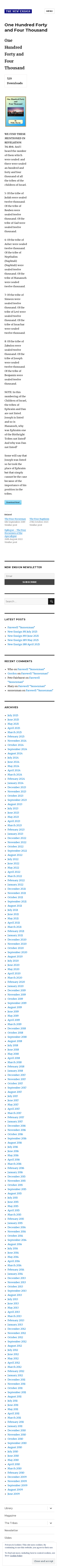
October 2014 (15, 1235)
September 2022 (17, 850)
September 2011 (17, 1392)
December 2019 (17, 990)
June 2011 (13, 1404)
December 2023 (17, 787)
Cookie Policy (16, 1556)
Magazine (10, 1515)
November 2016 (17, 1129)
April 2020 (14, 973)
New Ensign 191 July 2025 (22, 631)
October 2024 (16, 744)
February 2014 (16, 1269)
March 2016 (14, 1163)
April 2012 (14, 1362)
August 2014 (15, 1244)
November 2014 (17, 1231)
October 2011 (15, 1388)
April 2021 (14, 922)
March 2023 (15, 825)
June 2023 (13, 812)
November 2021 (17, 893)
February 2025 (16, 736)
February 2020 (16, 981)
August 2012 (15, 1345)
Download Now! (13, 502)
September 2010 (17, 1443)
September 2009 (17, 1485)
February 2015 (16, 1218)
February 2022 (16, 880)
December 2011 (16, 1379)
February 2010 (16, 1472)
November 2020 (17, 943)
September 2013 (17, 1290)
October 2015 (15, 1184)
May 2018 (13, 1053)
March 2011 (14, 1417)
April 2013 (14, 1311)
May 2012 (13, 1358)
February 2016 (16, 1168)
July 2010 (13, 1451)
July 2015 (13, 1197)
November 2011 (16, 1383)
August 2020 (15, 956)
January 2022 (15, 884)
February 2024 (16, 778)
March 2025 (15, 732)
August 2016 (15, 1142)
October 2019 (15, 998)
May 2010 (13, 1459)
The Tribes (11, 1523)
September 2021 (17, 901)
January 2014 (15, 1273)
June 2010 (13, 1455)
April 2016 (14, 1159)
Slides (8, 1537)
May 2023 (13, 816)
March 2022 (15, 876)
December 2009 (17, 1476)
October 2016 (15, 1134)
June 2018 (13, 1049)
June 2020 (14, 964)
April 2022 (14, 871)
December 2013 (17, 1278)
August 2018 (15, 1041)
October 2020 (16, 948)
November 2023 (17, 791)
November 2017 (17, 1079)
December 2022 (17, 838)
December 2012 (17, 1328)
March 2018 (15, 1062)
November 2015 (17, 1180)
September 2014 (17, 1239)
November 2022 (17, 842)
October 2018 (15, 1032)
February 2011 (16, 1421)
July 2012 (13, 1349)
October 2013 (15, 1286)
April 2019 (14, 1019)
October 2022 (15, 846)
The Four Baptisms (39, 519)
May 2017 (13, 1104)
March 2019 (14, 1024)
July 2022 (13, 859)
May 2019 (13, 1015)
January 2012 (15, 1375)
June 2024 (13, 761)
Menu (49, 11)
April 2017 (14, 1108)
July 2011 (13, 1400)
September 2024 (17, 749)
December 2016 (17, 1125)
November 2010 (17, 1434)
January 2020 (16, 986)
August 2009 (15, 1489)
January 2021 (15, 935)
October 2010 (15, 1438)
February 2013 (16, 1320)
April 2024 (14, 770)
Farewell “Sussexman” (21, 627)
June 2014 (13, 1252)
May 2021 (13, 918)
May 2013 (13, 1307)
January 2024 (15, 783)
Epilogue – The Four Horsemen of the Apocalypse (15, 533)
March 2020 (15, 977)
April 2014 (14, 1261)
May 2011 (13, 1409)
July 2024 (13, 757)
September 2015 (17, 1189)
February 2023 (16, 829)
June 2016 (13, 1151)
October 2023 (15, 795)
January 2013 (15, 1324)
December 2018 (17, 1028)
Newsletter (11, 1530)
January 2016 (15, 1172)
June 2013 (13, 1303)
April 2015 (14, 1210)
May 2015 (13, 1206)
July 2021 (13, 909)
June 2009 (14, 1493)
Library (9, 1508)
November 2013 (17, 1282)
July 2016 (13, 1146)
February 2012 (16, 1371)
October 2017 (15, 1083)
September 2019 (17, 1003)
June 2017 (13, 1100)
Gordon (12, 673)
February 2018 (16, 1066)
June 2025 (13, 719)
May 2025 (13, 723)
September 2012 (17, 1341)
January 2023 (15, 833)
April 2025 (14, 728)
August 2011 (14, 1396)
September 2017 (17, 1087)
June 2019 (13, 1011)
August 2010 (15, 1447)
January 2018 (15, 1070)
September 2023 (17, 799)
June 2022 (13, 863)
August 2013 (15, 1294)
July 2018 (13, 1045)
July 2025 (13, 715)
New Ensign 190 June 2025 (23, 635)
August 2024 (15, 753)
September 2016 (17, 1138)
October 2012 (15, 1337)
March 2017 (14, 1113)
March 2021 (14, 926)
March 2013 (14, 1316)
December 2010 (17, 1430)
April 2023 (14, 821)
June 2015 (13, 1201)
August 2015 (15, 1193)
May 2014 (13, 1256)
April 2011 (13, 1413)
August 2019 (15, 1007)
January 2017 (15, 1121)
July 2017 (13, 1096)
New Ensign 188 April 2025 (24, 644)
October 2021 (15, 897)
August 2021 (15, 905)
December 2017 (17, 1074)
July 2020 (13, 960)
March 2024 (15, 774)
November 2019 (17, 994)
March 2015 (14, 1214)
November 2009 (17, 1481)
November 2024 (17, 740)
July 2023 (13, 808)
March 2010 (15, 1468)
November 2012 (17, 1333)
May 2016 (13, 1155)
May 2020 (13, 969)
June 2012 (13, 1354)
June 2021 (13, 914)
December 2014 (17, 1227)
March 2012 (14, 1366)
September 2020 (17, 952)
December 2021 (17, 888)
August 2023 (15, 804)
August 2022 (15, 854)
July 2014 (13, 1248)
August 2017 (15, 1091)
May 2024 (13, 766)
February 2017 (16, 1117)
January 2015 (15, 1223)
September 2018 (17, 1036)
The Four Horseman (15, 519)
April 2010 (14, 1464)
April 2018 (14, 1058)
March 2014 (14, 1265)
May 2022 (13, 867)
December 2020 (17, 939)
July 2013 (13, 1299)
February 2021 (16, 931)
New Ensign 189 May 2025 (23, 640)
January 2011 (15, 1426)
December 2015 (17, 1176)
